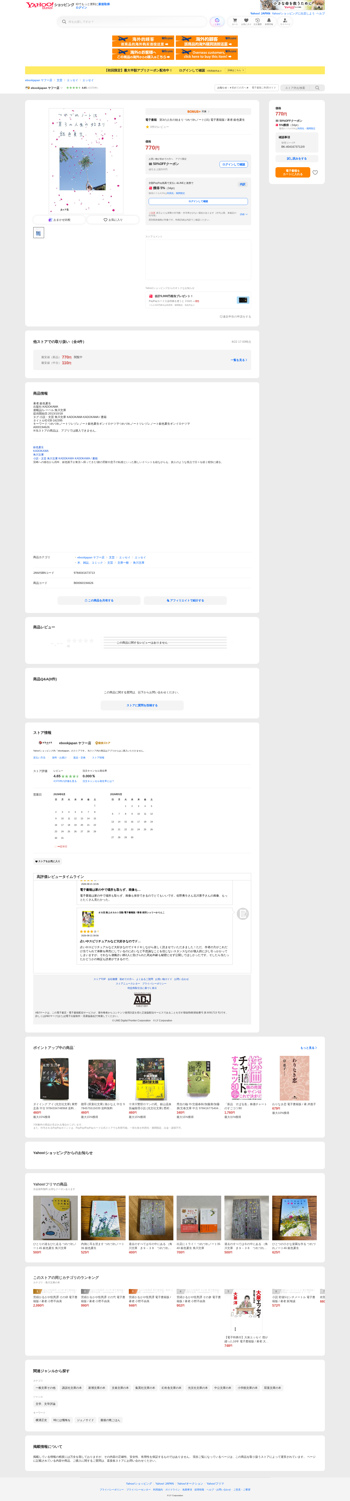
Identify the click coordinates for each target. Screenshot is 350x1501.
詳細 (242, 214)
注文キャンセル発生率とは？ (98, 781)
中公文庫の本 (222, 1387)
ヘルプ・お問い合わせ (219, 1489)
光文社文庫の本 (198, 1387)
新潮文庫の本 (96, 1387)
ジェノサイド (85, 1420)
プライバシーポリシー (112, 1489)
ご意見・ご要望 (241, 1489)
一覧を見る (238, 360)
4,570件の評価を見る (65, 781)
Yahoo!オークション (190, 1483)
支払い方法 (39, 757)
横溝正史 (41, 1420)
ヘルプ (320, 13)
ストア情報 (98, 757)
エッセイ (72, 80)
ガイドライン (172, 1489)
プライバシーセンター (138, 1489)
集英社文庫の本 (145, 1387)
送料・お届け (59, 757)
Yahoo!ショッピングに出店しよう (293, 13)
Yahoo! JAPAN (260, 13)
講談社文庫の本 (72, 1387)
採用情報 (199, 1489)
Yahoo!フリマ (215, 1483)
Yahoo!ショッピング (139, 1483)
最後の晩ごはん (110, 1420)
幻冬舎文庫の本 (171, 1387)
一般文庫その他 (45, 1387)
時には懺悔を (61, 1420)
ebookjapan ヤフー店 (38, 80)
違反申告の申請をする (237, 316)
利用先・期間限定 (176, 193)
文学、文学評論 (45, 1403)
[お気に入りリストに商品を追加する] (315, 172)
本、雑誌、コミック (90, 562)
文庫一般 (123, 562)
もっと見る (307, 1047)
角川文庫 (138, 562)
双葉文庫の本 (272, 1387)
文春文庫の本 (120, 1387)
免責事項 (187, 1489)
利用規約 (158, 1489)
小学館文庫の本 (248, 1387)
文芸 (59, 80)
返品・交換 (79, 757)
